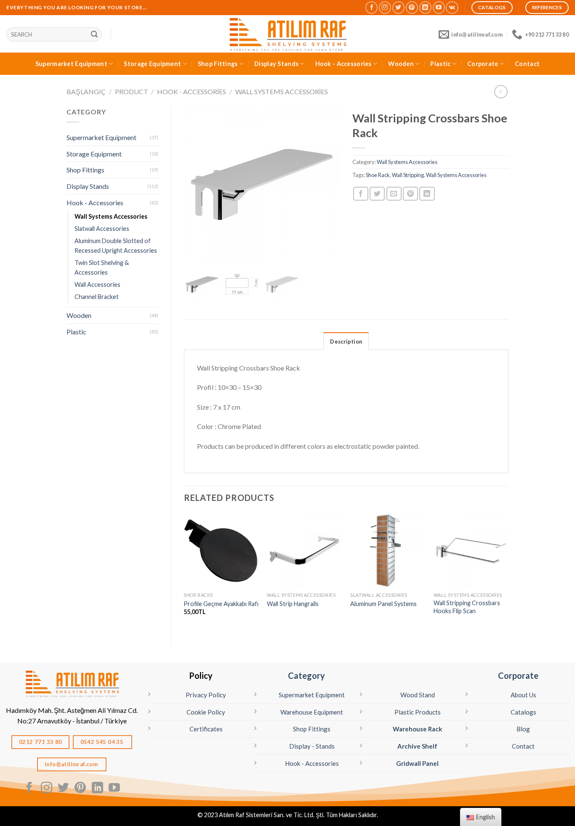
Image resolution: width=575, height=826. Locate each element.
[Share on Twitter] (377, 194)
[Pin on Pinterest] (410, 194)
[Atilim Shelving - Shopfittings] (287, 34)
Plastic (440, 63)
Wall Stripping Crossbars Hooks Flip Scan (467, 606)
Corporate (482, 63)
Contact (527, 63)
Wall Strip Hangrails (293, 603)
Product (131, 91)
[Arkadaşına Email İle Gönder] (394, 194)
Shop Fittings (218, 63)
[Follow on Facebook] (371, 7)
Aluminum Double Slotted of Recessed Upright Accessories (116, 245)
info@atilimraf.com (72, 764)
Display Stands (276, 63)
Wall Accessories (97, 284)
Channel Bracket (97, 296)
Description (346, 341)
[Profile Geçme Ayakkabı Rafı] (221, 550)
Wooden (401, 63)
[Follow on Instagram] (385, 7)
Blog (523, 729)
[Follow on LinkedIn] (425, 7)
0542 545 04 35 (102, 742)
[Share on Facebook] (360, 194)
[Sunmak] (94, 34)
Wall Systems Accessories (281, 91)
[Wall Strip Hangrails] (304, 550)
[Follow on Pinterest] (412, 7)
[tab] (346, 341)
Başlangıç (86, 91)
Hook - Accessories (343, 63)
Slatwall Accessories (102, 228)
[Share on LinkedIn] (426, 194)
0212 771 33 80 (40, 742)
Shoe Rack (378, 175)
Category (306, 675)
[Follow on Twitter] (398, 7)
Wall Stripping (408, 175)
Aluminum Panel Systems (383, 603)
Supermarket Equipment (71, 63)
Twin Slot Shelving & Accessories (102, 267)
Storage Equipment (152, 63)
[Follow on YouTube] (439, 7)
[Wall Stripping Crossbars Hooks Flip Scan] (471, 550)
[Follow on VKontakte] (452, 7)
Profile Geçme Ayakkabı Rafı (221, 603)
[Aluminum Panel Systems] (387, 550)
